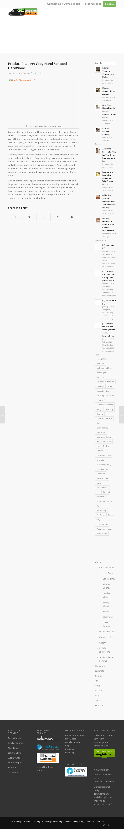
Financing (69, 752)
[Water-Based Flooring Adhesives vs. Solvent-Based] (121, 414)
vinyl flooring (102, 524)
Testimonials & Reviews (106, 659)
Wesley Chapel (106, 604)
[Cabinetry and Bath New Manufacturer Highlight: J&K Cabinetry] (2, 414)
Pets (98, 492)
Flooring (26, 73)
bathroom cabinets (104, 368)
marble (99, 483)
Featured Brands (107, 631)
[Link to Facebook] (99, 825)
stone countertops (104, 501)
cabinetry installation (105, 381)
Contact (99, 700)
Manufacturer (102, 478)
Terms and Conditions (95, 821)
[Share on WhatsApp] (43, 217)
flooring (100, 414)
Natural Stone (102, 487)
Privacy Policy (78, 821)
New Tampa (108, 573)
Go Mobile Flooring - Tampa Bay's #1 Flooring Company (47, 821)
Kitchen (100, 450)
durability (109, 409)
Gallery (102, 642)
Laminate (99, 670)
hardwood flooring (104, 437)
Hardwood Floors (104, 441)
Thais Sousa (40, 73)
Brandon (107, 611)
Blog (97, 695)
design (99, 409)
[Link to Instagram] (113, 825)
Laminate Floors (103, 469)
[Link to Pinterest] (108, 825)
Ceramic (110, 395)
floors (99, 423)
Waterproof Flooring (105, 529)
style (98, 506)
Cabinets (100, 386)
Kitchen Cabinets (104, 455)
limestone (101, 473)
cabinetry (100, 377)
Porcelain (107, 492)
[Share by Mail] (72, 217)
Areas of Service (106, 567)
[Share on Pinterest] (57, 217)
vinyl (99, 519)
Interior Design (103, 446)
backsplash (101, 359)
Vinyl (97, 685)
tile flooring (101, 510)
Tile (104, 506)
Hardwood (101, 432)
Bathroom (101, 363)
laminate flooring (104, 464)
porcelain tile (102, 496)
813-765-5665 (107, 781)
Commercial (105, 637)
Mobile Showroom (104, 650)
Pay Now (69, 749)
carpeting (100, 395)
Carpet (109, 386)
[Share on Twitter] (29, 217)
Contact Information (75, 735)
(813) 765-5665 (92, 3)
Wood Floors (102, 533)
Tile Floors (101, 515)
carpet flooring (103, 391)
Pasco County (106, 624)
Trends (111, 515)
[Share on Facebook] (15, 217)
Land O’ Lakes (106, 595)
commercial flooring (105, 404)
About (98, 562)
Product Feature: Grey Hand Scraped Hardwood (37, 65)
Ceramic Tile (102, 400)
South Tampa (109, 578)
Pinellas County (106, 586)
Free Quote (100, 705)
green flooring (102, 428)
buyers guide (102, 372)
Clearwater (108, 616)
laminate (100, 460)
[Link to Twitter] (103, 825)
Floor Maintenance (104, 418)
